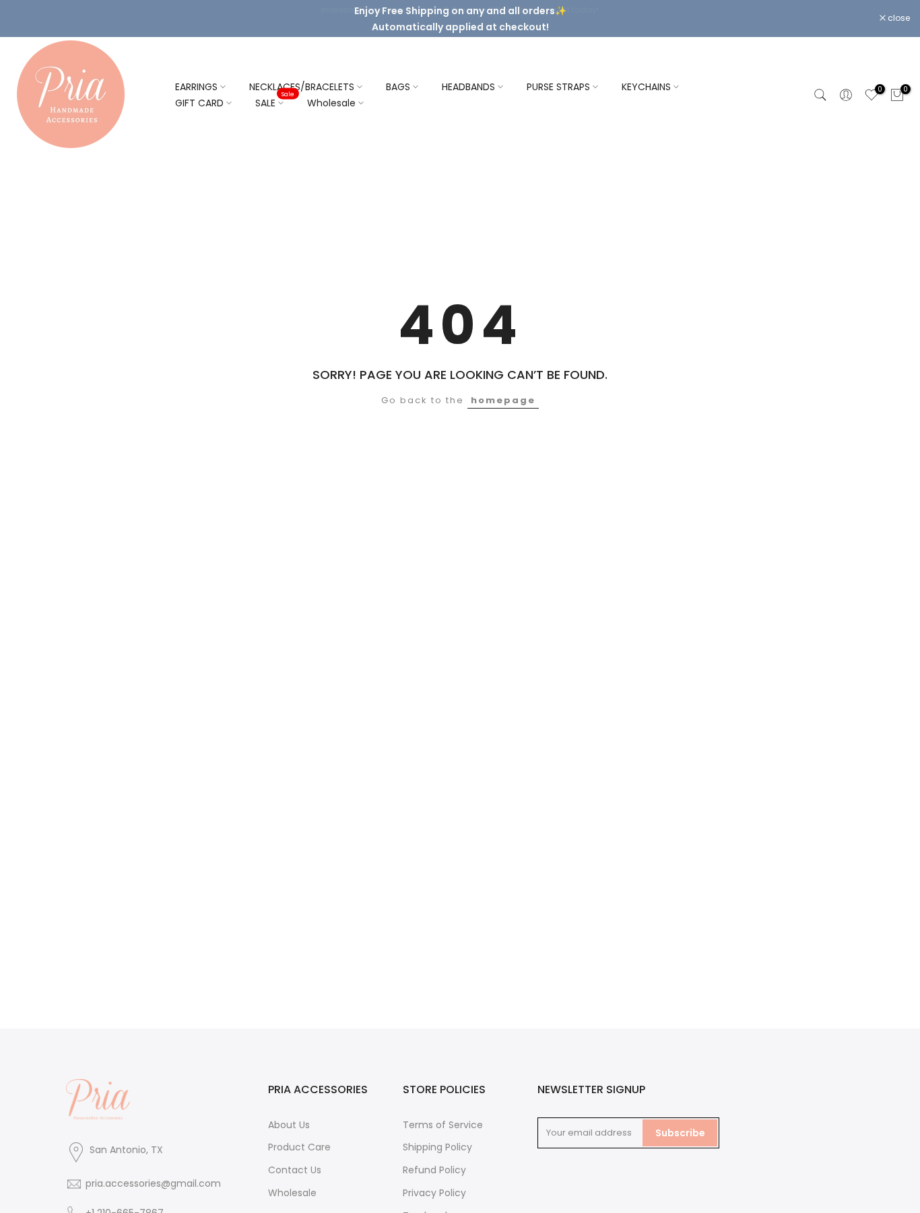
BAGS (398, 89)
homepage (503, 402)
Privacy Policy (434, 1195)
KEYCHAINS (646, 89)
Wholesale (331, 105)
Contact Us (294, 1172)
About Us (289, 1127)
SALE (274, 104)
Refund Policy (434, 1172)
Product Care (299, 1149)
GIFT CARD (199, 105)
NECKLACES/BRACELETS (301, 89)
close (28, 19)
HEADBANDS (468, 89)
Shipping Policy (437, 1149)
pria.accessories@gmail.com (153, 1184)
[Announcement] (460, 19)
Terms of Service (443, 1127)
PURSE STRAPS (558, 89)
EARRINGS (196, 89)
